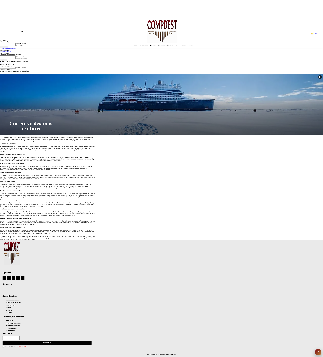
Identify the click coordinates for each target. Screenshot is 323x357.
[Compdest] (66, 253)
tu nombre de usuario (21, 58)
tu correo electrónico (21, 56)
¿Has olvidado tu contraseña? (8, 48)
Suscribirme (47, 342)
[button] (22, 31)
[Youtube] (22, 278)
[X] (18, 278)
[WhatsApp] (17, 289)
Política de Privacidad (21, 346)
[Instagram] (9, 278)
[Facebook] (4, 278)
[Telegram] (29, 289)
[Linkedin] (13, 278)
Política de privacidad (5, 51)
